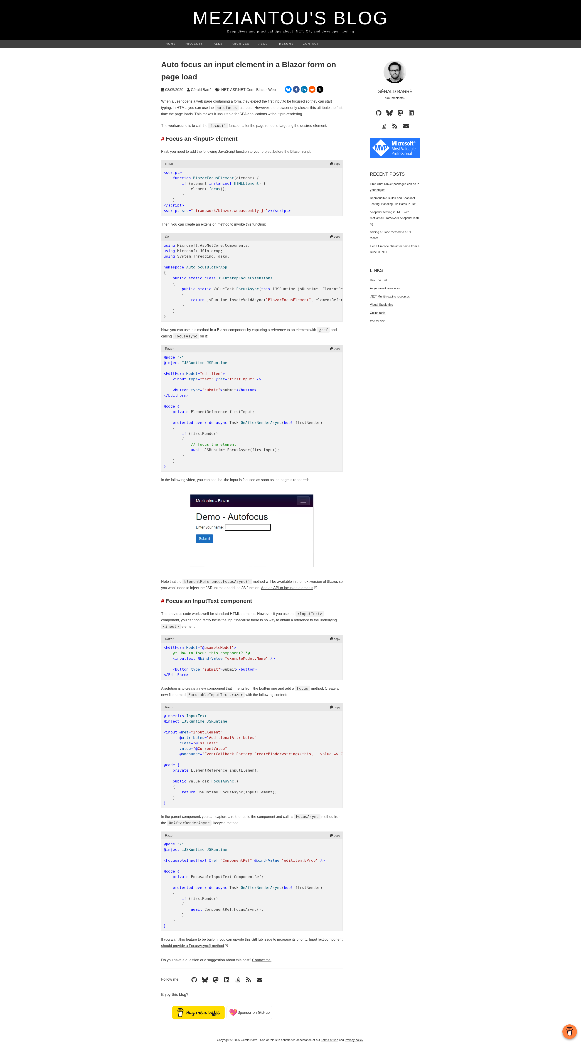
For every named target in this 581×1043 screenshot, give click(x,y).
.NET (224, 90)
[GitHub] (194, 979)
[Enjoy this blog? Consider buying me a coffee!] (198, 1012)
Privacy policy (354, 1040)
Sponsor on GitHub (249, 1012)
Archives (240, 43)
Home (171, 43)
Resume (286, 43)
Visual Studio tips (381, 304)
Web (272, 90)
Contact (311, 43)
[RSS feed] (248, 979)
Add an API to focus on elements (287, 588)
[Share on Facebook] (296, 89)
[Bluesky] (204, 979)
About (264, 43)
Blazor (261, 90)
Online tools (378, 313)
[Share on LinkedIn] (304, 89)
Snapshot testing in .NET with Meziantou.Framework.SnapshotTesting (394, 218)
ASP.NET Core (242, 90)
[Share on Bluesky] (288, 89)
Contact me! (261, 960)
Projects (194, 43)
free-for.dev (377, 321)
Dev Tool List (378, 280)
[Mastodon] (215, 979)
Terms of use (329, 1040)
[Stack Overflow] (237, 979)
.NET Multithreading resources (390, 296)
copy (337, 163)
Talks (217, 43)
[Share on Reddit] (312, 89)
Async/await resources (385, 288)
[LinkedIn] (226, 979)
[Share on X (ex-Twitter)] (320, 89)
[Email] (259, 979)
